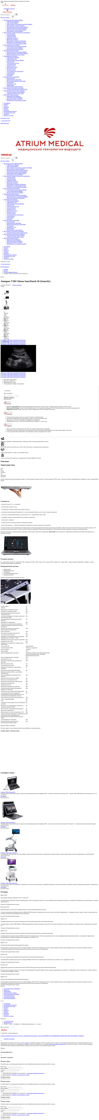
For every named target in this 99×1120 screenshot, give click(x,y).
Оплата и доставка (9, 115)
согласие (26, 1042)
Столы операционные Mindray (15, 47)
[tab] (49, 461)
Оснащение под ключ (9, 112)
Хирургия (6, 990)
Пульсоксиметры (11, 35)
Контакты (6, 110)
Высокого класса (11, 68)
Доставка (9, 414)
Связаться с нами (5, 118)
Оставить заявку (5, 730)
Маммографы (10, 85)
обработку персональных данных (20, 1074)
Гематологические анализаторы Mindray (17, 53)
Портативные (10, 74)
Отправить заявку (5, 1077)
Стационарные (11, 72)
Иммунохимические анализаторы (16, 54)
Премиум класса (11, 65)
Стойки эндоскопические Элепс (15, 93)
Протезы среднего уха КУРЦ (14, 99)
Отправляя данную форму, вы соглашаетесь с (23, 1073)
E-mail (2, 1070)
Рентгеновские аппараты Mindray (16, 25)
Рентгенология (11, 78)
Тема (2, 1071)
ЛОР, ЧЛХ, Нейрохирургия (11, 95)
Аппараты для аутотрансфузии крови (17, 43)
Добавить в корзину (9, 397)
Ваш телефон (4, 1068)
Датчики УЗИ (10, 61)
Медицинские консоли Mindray (15, 49)
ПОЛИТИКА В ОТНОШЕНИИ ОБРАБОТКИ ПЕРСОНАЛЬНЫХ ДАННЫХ (63, 1035)
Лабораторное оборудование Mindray (16, 29)
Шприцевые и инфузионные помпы (16, 42)
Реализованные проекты (10, 111)
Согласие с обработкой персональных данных (30, 1035)
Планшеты (9, 75)
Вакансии (6, 107)
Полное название (17, 285)
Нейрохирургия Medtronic (13, 96)
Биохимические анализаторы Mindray (17, 52)
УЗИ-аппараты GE (12, 59)
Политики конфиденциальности (57, 1044)
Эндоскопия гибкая (9, 995)
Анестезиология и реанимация (12, 988)
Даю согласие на (16, 1074)
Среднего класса (11, 70)
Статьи (5, 105)
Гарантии (6, 114)
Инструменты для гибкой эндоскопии (14, 88)
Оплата (8, 403)
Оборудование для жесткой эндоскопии (14, 90)
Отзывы (6, 108)
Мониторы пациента (12, 39)
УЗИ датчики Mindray (12, 23)
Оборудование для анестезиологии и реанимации (17, 32)
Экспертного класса (12, 67)
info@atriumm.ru (5, 123)
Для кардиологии (11, 64)
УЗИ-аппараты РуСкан (13, 63)
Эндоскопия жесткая (9, 997)
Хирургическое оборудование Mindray (17, 28)
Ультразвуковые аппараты (10, 56)
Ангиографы (10, 82)
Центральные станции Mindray (15, 31)
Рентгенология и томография (11, 77)
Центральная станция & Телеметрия (16, 41)
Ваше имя (3, 1066)
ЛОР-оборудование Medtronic (14, 97)
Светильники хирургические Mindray (17, 46)
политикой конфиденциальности (35, 1073)
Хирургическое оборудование (11, 45)
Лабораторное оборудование (11, 50)
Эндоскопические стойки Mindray (16, 92)
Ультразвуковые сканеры (10, 992)
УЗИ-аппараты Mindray (13, 21)
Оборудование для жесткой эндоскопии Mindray (19, 24)
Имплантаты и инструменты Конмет (16, 100)
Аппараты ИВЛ (11, 34)
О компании (7, 103)
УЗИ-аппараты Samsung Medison (15, 60)
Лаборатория (7, 991)
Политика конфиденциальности (9, 1035)
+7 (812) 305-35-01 (5, 120)
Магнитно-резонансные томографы (16, 81)
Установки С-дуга (11, 83)
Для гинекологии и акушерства (15, 71)
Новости (6, 104)
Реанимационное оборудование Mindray (17, 27)
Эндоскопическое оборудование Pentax (17, 89)
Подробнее (3, 796)
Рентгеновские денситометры (15, 86)
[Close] (1, 1060)
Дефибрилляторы (11, 36)
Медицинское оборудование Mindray (13, 20)
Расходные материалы (9, 998)
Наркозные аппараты (12, 38)
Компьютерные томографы (14, 79)
